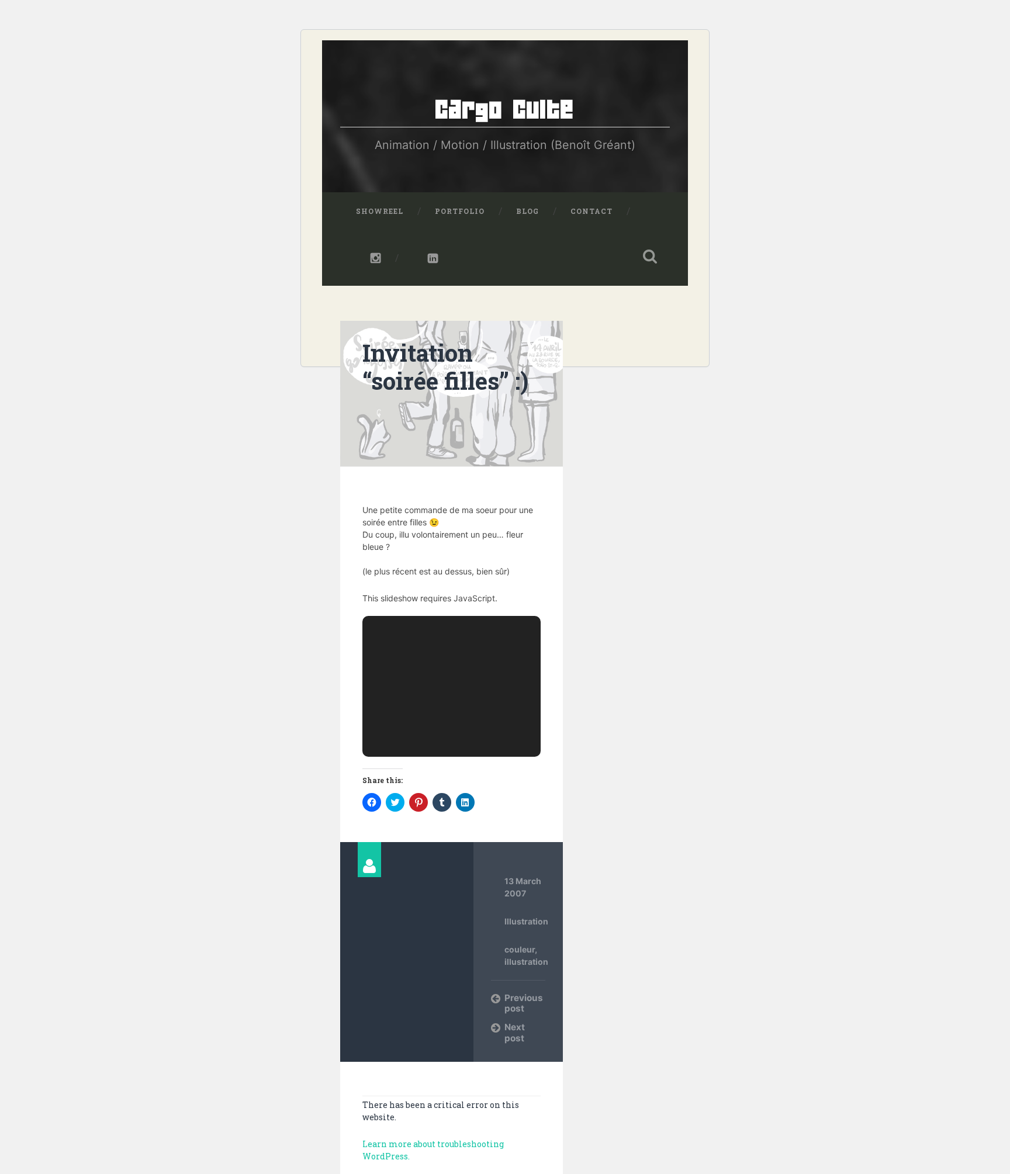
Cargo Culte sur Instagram (368, 258)
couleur (519, 949)
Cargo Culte (504, 110)
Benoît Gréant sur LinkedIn (425, 258)
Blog (527, 211)
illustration (526, 962)
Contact (591, 211)
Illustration (526, 921)
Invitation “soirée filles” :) (445, 367)
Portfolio (460, 211)
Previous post (523, 1003)
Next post (514, 1032)
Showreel (379, 211)
